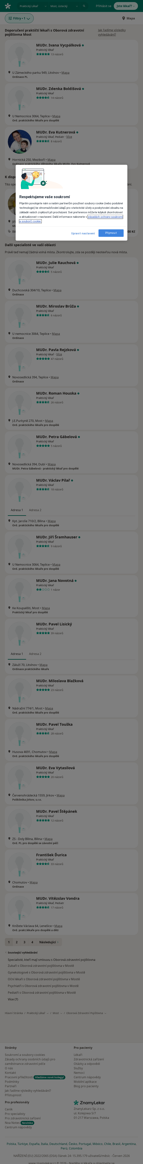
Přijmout (111, 233)
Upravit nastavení (83, 233)
